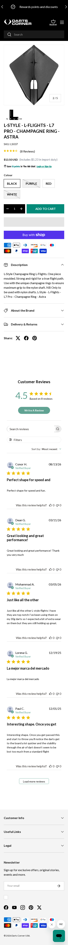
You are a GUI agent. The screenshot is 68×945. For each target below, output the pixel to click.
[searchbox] (30, 429)
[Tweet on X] (18, 338)
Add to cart (45, 208)
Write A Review (34, 410)
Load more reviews (34, 781)
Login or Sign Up (44, 167)
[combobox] (34, 34)
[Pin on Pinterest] (34, 338)
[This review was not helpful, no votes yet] (57, 505)
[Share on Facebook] (26, 338)
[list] (34, 75)
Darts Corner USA (21, 935)
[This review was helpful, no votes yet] (50, 505)
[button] (53, 22)
